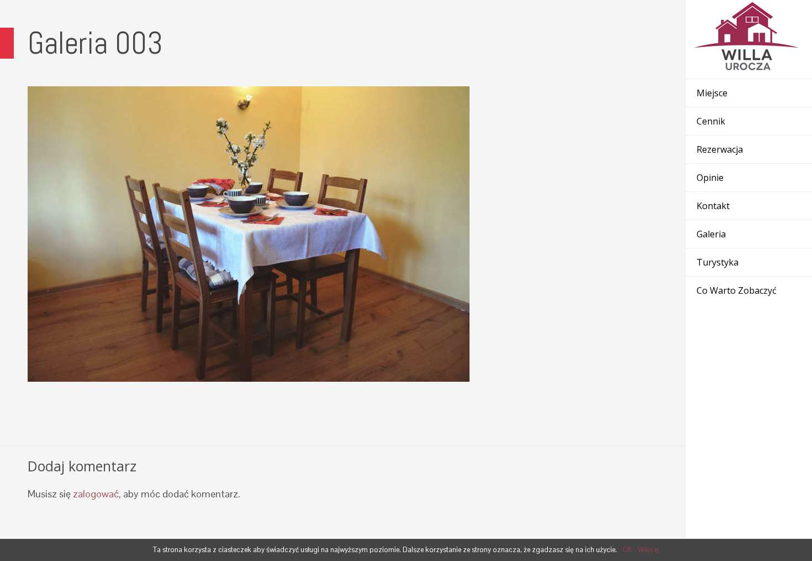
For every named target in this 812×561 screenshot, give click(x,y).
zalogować (96, 493)
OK (627, 549)
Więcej (648, 549)
